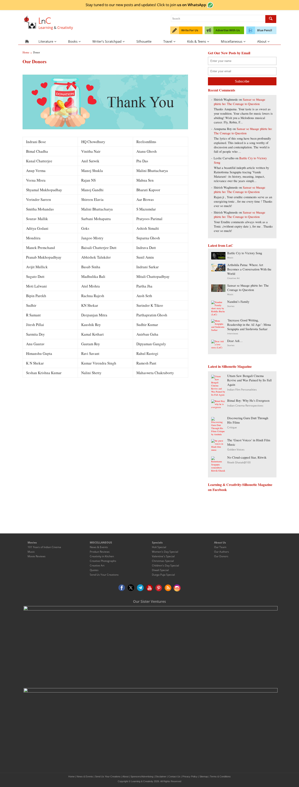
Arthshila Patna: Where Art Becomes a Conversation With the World (249, 269)
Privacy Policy (189, 776)
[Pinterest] (158, 587)
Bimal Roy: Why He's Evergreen (248, 400)
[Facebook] (121, 587)
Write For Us (189, 30)
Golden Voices (235, 449)
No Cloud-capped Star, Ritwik (246, 457)
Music (230, 257)
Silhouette (143, 41)
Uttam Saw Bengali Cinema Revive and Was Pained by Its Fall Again (249, 380)
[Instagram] (177, 587)
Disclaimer (160, 776)
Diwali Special (160, 570)
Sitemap (203, 776)
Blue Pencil (264, 30)
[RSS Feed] (167, 587)
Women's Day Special (165, 552)
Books (72, 41)
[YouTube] (149, 587)
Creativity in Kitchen (102, 556)
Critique (232, 427)
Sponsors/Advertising (141, 776)
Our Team (220, 547)
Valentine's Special (163, 556)
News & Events (99, 547)
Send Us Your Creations (104, 575)
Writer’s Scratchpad (106, 41)
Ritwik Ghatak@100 (239, 462)
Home (71, 776)
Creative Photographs (103, 561)
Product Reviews (100, 552)
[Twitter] (131, 587)
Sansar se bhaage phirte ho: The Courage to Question (239, 101)
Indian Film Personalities (242, 389)
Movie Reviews (37, 556)
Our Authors (221, 552)
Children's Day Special (165, 565)
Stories (230, 306)
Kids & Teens (196, 41)
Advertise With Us (228, 30)
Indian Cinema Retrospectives (245, 405)
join (188, 4)
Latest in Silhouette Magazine (230, 366)
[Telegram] (140, 587)
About (261, 41)
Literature (46, 41)
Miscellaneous (231, 41)
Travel (167, 41)
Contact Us (174, 776)
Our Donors (221, 556)
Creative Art (233, 278)
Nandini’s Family (238, 302)
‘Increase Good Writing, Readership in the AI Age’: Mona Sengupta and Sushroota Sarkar (249, 324)
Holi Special (159, 547)
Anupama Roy (223, 129)
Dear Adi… (235, 341)
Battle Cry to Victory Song (244, 253)
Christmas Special (163, 561)
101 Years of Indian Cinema (44, 547)
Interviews (232, 333)
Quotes (94, 570)
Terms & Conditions (220, 776)
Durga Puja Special (163, 575)
